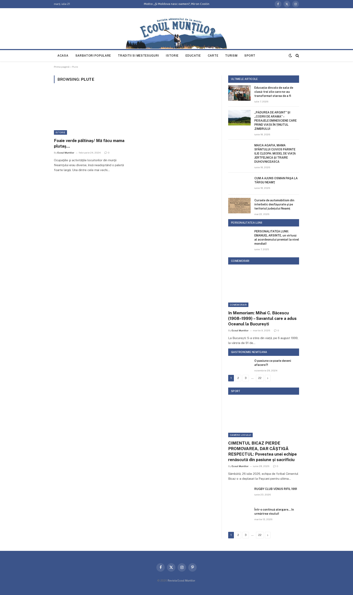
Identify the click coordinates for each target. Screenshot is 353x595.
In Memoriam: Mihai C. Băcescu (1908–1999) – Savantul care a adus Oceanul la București (262, 318)
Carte (213, 55)
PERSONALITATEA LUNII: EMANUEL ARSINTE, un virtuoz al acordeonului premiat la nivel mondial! (276, 237)
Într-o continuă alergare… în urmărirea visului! (274, 511)
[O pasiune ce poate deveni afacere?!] (239, 366)
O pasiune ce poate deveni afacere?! (272, 362)
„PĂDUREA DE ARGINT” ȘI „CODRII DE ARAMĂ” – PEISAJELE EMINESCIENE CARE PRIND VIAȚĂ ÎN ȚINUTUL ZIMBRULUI (275, 120)
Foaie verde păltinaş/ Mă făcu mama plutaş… (89, 143)
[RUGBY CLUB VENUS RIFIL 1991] (239, 494)
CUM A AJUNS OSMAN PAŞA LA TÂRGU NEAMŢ (276, 180)
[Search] (297, 55)
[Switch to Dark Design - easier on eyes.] (290, 55)
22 (259, 378)
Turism (231, 55)
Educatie (193, 55)
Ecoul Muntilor (65, 152)
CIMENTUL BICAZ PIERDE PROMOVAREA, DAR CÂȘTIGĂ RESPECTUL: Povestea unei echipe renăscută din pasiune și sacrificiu (262, 451)
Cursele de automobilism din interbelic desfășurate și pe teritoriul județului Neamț (274, 204)
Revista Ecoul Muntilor (181, 580)
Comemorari (238, 305)
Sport (249, 55)
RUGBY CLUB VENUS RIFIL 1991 (275, 489)
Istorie (172, 55)
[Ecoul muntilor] (176, 31)
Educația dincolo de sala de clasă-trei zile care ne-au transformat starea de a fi (273, 91)
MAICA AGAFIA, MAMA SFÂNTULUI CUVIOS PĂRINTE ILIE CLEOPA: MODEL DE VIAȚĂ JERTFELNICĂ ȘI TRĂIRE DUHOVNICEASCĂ (275, 153)
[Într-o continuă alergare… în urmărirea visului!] (239, 515)
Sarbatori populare (93, 55)
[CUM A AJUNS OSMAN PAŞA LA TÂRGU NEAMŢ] (239, 183)
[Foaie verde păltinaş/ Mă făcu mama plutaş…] (92, 113)
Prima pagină (61, 66)
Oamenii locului (240, 435)
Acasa (62, 55)
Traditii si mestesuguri (138, 55)
